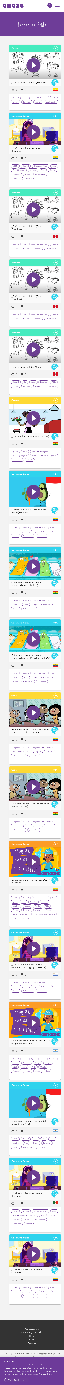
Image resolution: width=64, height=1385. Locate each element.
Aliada (15, 914)
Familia (37, 906)
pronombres (17, 460)
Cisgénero (16, 747)
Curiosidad (17, 178)
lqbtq (33, 1059)
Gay (25, 98)
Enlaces (32, 1343)
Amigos (27, 906)
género (15, 452)
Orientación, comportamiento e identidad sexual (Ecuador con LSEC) (30, 657)
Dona (32, 1336)
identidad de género (33, 747)
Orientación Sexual (40, 166)
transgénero (44, 452)
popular (29, 178)
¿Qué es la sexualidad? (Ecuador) (28, 82)
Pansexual (27, 102)
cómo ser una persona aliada (44, 914)
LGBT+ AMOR (51, 102)
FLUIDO (30, 460)
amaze (15, 918)
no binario (36, 456)
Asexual (38, 102)
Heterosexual (40, 174)
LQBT (15, 1067)
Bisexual (16, 98)
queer (33, 98)
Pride (54, 98)
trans (34, 452)
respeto (44, 902)
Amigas (48, 1063)
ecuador (25, 914)
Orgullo (15, 102)
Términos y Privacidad (32, 1332)
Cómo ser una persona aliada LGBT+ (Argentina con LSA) (30, 1042)
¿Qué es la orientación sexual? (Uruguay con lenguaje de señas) (28, 966)
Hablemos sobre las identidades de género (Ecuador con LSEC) (30, 731)
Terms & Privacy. (46, 1374)
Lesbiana (43, 98)
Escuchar (33, 902)
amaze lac (25, 918)
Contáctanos (32, 1328)
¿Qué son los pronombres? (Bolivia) (30, 436)
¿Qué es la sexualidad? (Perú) (26, 366)
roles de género (50, 456)
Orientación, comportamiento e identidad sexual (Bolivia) (28, 584)
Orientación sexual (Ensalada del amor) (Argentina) (28, 1122)
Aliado (48, 910)
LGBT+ (15, 166)
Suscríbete (32, 1339)
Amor (54, 166)
